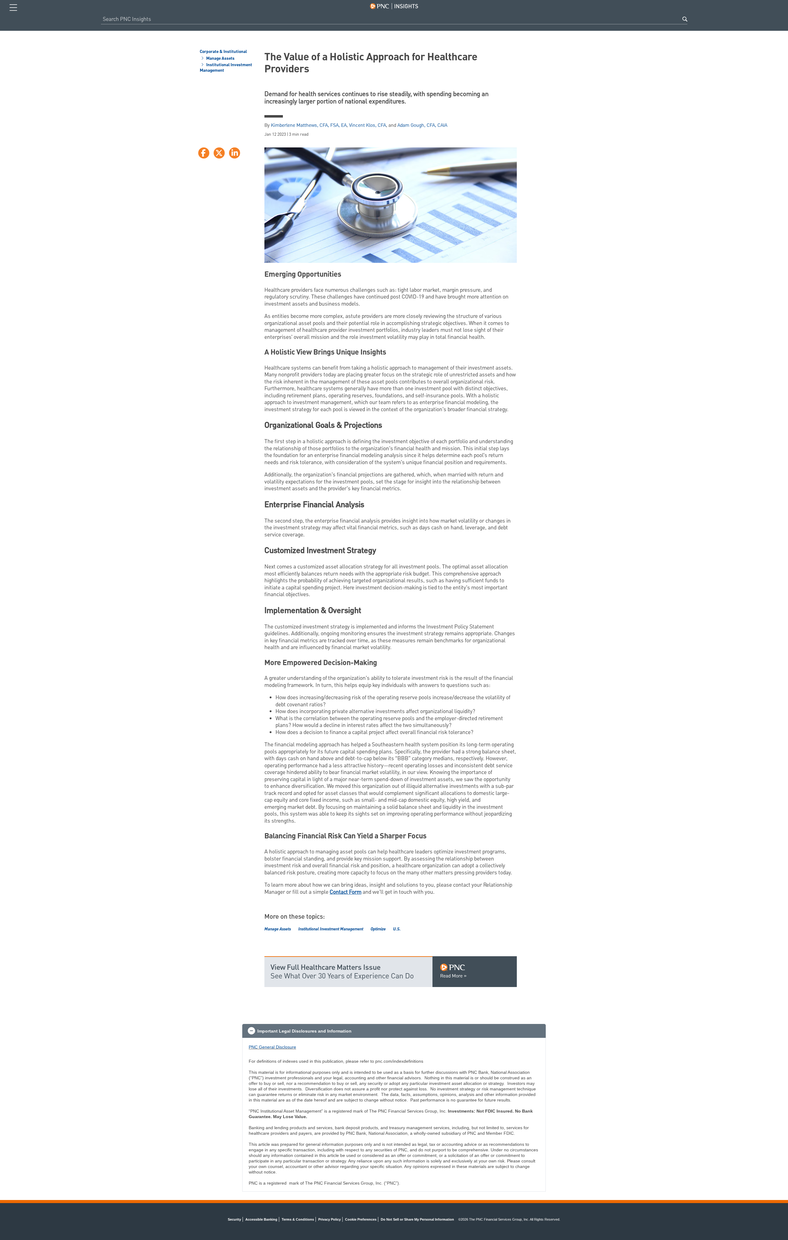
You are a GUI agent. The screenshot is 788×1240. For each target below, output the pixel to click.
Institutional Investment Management (226, 67)
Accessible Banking (261, 1219)
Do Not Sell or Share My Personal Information (417, 1219)
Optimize (378, 929)
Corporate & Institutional (223, 52)
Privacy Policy (329, 1219)
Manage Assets (220, 59)
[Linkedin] (234, 153)
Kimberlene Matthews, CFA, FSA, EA (309, 125)
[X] (219, 153)
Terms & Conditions (298, 1219)
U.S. (397, 929)
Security (234, 1219)
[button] (394, 1031)
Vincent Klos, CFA (367, 125)
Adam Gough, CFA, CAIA (422, 125)
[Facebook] (203, 153)
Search (684, 19)
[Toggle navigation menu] (13, 7)
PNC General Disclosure (272, 1047)
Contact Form (345, 892)
